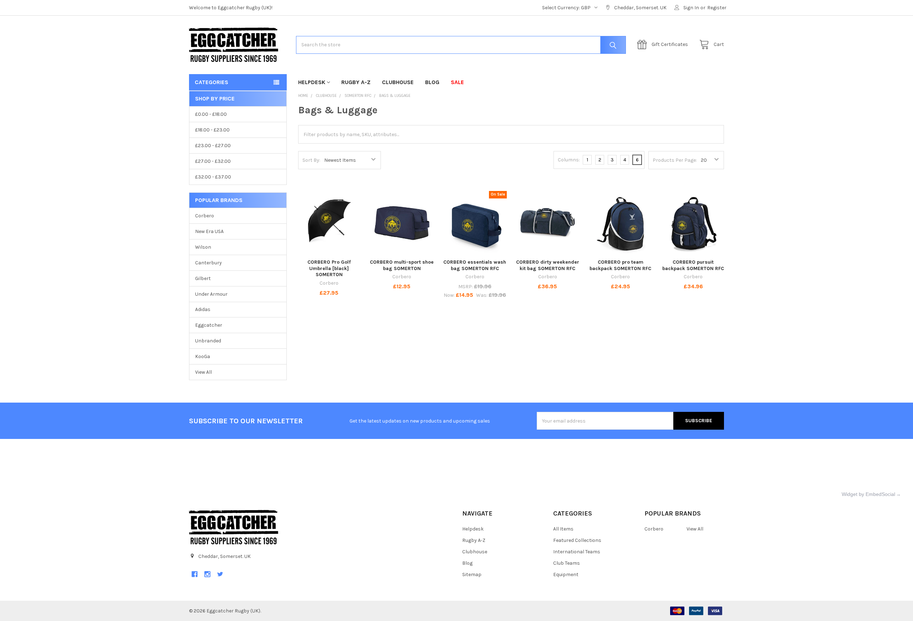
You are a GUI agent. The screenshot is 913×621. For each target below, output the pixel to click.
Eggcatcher (208, 325)
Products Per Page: (675, 160)
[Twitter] (220, 574)
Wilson (203, 247)
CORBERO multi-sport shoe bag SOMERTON (402, 265)
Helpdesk (311, 82)
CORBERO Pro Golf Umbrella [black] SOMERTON (329, 268)
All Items (563, 529)
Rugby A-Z (356, 82)
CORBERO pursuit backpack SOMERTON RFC (693, 265)
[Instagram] (207, 574)
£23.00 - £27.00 (213, 146)
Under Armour (211, 294)
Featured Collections (577, 540)
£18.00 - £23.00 (212, 130)
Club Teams (566, 563)
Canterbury (208, 263)
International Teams (576, 552)
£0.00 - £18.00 (211, 114)
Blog (432, 82)
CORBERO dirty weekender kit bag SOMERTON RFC (547, 265)
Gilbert (203, 278)
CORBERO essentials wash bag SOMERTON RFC (474, 265)
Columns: (569, 160)
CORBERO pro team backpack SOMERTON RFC (620, 265)
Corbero (204, 216)
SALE (457, 82)
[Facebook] (194, 574)
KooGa (202, 356)
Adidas (202, 309)
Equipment (565, 574)
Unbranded (208, 341)
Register (716, 8)
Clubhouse (398, 82)
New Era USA (209, 231)
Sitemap (471, 574)
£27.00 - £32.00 (213, 161)
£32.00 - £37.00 (213, 177)
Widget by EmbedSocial (868, 494)
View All (203, 372)
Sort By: (311, 160)
